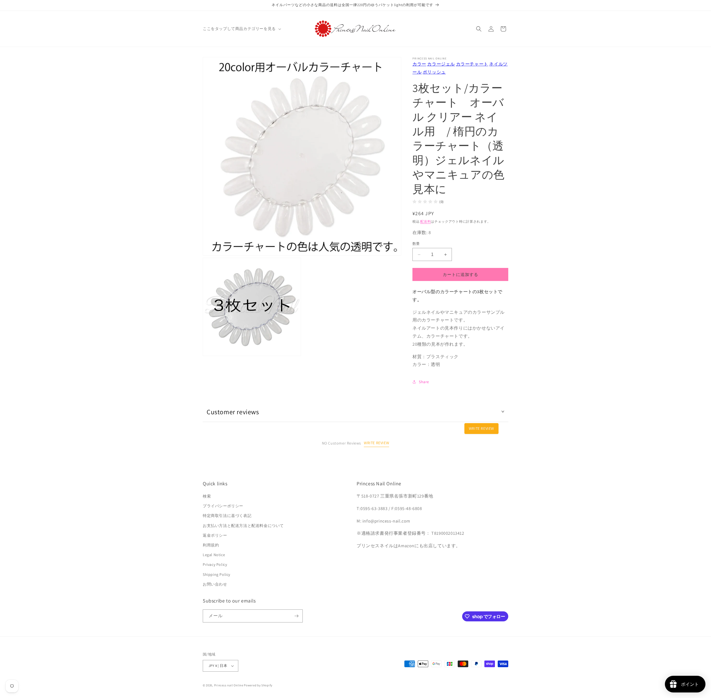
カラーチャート (472, 64)
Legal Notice (214, 554)
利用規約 (211, 545)
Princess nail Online (228, 685)
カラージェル (441, 64)
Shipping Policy (216, 574)
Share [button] (424, 381)
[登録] (296, 615)
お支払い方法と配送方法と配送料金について (243, 525)
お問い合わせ (215, 584)
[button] (241, 28)
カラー (419, 64)
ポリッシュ (434, 72)
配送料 (425, 221)
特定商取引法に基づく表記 (227, 515)
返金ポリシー (215, 535)
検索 (207, 496)
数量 (416, 243)
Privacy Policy (215, 564)
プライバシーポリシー (223, 505)
